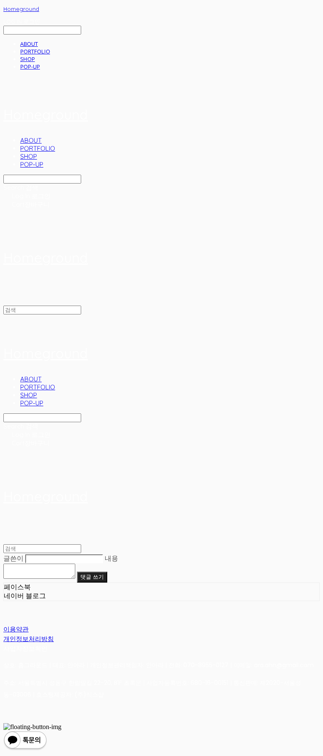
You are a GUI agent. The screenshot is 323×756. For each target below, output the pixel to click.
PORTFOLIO (35, 51)
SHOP (27, 59)
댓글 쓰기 (92, 577)
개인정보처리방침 (28, 638)
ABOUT (29, 44)
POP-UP (30, 66)
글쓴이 (13, 558)
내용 (111, 558)
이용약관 (16, 629)
